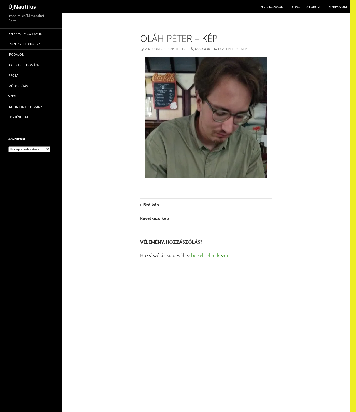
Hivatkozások (272, 6)
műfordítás (18, 86)
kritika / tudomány (23, 65)
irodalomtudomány (25, 107)
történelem (18, 117)
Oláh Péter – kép (232, 49)
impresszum (337, 6)
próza (13, 75)
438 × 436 (202, 49)
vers (12, 96)
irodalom (16, 54)
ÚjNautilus (22, 6)
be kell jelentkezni (209, 255)
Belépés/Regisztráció (25, 33)
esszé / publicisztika (24, 44)
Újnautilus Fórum (305, 6)
